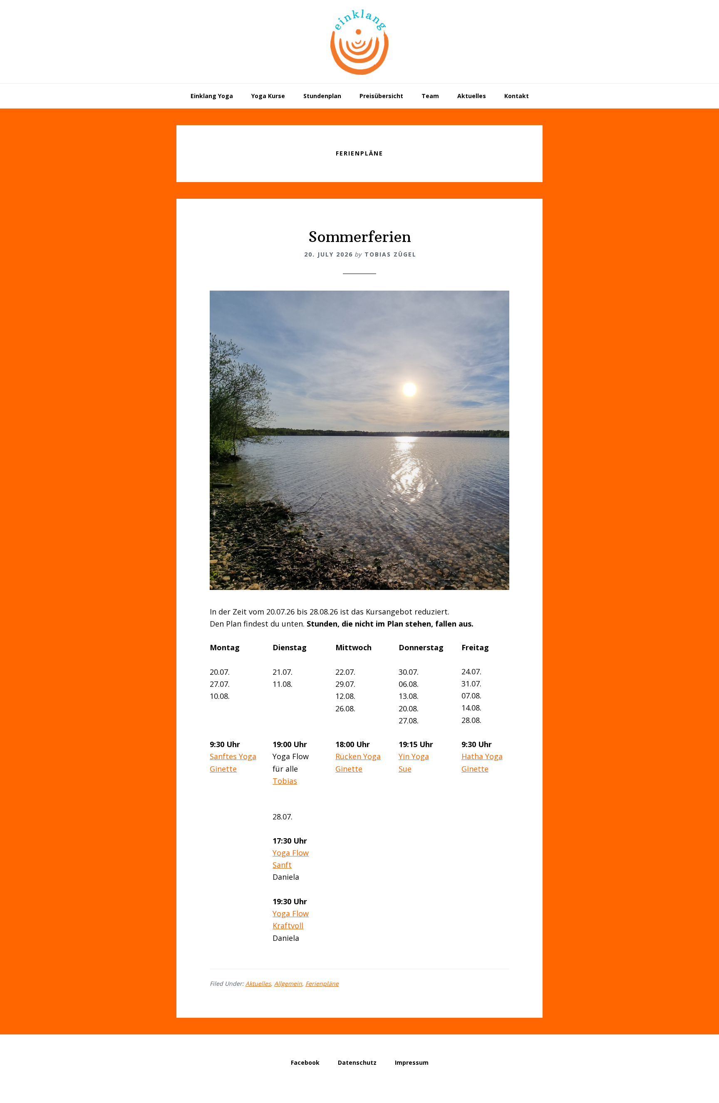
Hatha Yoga (482, 756)
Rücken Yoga (358, 756)
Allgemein (288, 983)
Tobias (285, 781)
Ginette (223, 769)
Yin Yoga (414, 756)
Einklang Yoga (359, 41)
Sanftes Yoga (233, 756)
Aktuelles (258, 983)
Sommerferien (359, 236)
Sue (405, 769)
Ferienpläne (322, 983)
